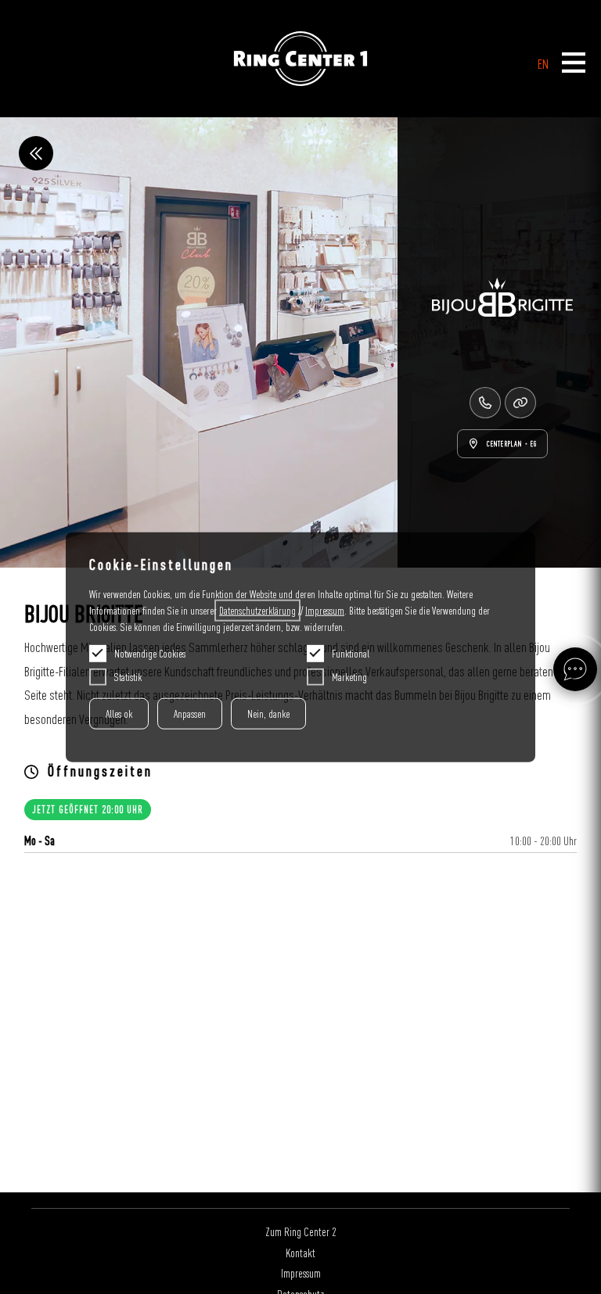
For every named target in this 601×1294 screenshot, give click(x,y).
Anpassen (190, 714)
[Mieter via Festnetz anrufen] (485, 402)
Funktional (350, 653)
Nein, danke (268, 714)
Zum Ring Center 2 (300, 1231)
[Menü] (573, 63)
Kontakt (300, 1253)
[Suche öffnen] (575, 669)
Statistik (128, 677)
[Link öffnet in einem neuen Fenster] (520, 402)
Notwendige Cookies (149, 653)
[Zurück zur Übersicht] (36, 153)
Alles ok (119, 714)
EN (543, 64)
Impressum (301, 1273)
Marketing (349, 677)
